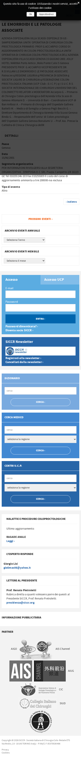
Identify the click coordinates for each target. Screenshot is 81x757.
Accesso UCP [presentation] (54, 279)
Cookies (6, 752)
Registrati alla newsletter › (23, 358)
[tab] (21, 280)
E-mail (9, 288)
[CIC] (37, 703)
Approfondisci (46, 14)
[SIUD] (41, 721)
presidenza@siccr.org (20, 603)
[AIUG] (38, 689)
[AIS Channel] (37, 671)
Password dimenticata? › (21, 326)
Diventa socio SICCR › (19, 330)
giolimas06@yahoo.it (17, 568)
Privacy (5, 749)
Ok (30, 14)
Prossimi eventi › (40, 219)
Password (11, 302)
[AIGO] (36, 649)
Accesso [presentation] (11, 279)
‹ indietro (71, 202)
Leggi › (10, 541)
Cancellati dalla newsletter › (24, 362)
